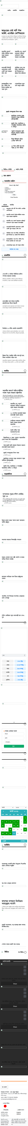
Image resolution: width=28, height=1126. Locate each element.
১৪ (17, 825)
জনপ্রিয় (12, 205)
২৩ (25, 829)
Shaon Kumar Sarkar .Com (5, 1123)
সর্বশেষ (5, 205)
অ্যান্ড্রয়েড (18, 1112)
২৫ (6, 833)
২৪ (3, 833)
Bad (6, 190)
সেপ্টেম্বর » (23, 841)
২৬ (10, 833)
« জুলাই (4, 841)
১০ (3, 825)
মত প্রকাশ (4, 1087)
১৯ (10, 829)
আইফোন (18, 1114)
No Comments (9, 193)
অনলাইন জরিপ (9, 181)
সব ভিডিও (21, 952)
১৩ (14, 825)
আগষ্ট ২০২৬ (14, 811)
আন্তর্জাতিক (21, 10)
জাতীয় (9, 10)
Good (6, 188)
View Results (14, 197)
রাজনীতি (15, 10)
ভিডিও (7, 952)
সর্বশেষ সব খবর (14, 249)
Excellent (7, 189)
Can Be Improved (10, 191)
